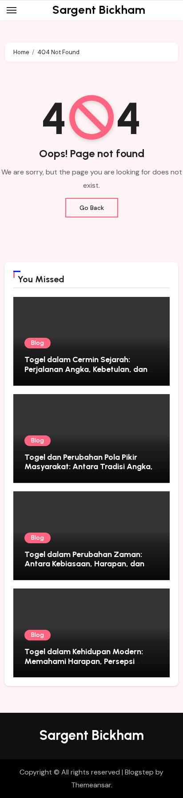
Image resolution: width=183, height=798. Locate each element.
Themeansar (91, 785)
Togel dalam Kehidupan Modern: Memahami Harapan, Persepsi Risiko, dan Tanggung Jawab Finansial (83, 666)
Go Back (92, 208)
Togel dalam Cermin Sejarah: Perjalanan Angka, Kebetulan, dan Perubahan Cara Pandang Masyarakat (85, 374)
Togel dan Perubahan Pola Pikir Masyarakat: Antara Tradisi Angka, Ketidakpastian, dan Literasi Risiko (88, 466)
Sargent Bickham (98, 10)
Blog (37, 343)
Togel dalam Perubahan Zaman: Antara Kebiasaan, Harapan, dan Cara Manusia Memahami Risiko (84, 563)
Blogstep (139, 772)
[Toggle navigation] (11, 10)
